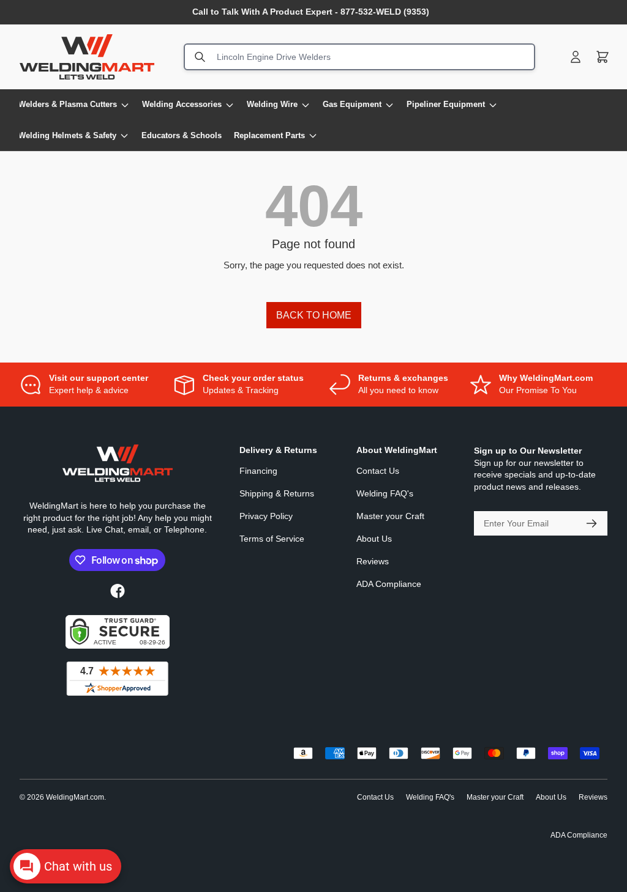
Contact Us (377, 471)
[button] (602, 57)
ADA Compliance (388, 584)
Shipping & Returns (276, 493)
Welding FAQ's (384, 493)
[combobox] (359, 56)
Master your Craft (390, 516)
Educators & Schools (181, 135)
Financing (258, 471)
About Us (374, 539)
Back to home (313, 315)
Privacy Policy (266, 516)
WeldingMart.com (75, 797)
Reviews (372, 561)
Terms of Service (271, 539)
